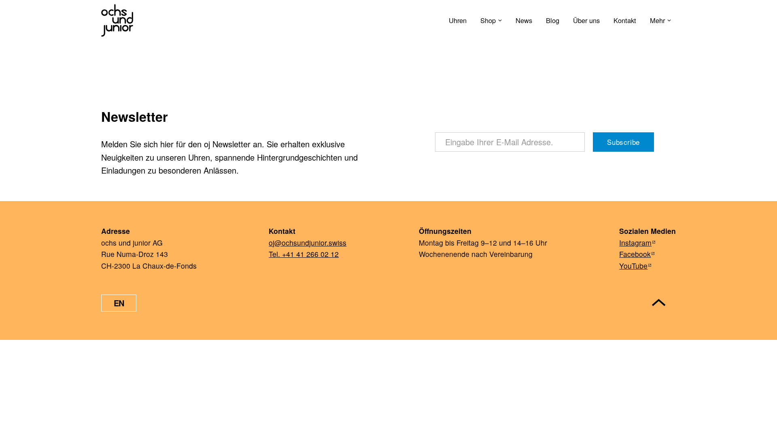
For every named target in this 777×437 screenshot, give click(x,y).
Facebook (635, 254)
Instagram (635, 243)
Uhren (458, 20)
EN (119, 303)
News (524, 20)
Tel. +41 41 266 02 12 (304, 254)
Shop (488, 20)
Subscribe (623, 142)
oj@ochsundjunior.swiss (307, 243)
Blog (552, 20)
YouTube (633, 266)
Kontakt (625, 20)
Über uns (586, 20)
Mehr (657, 20)
